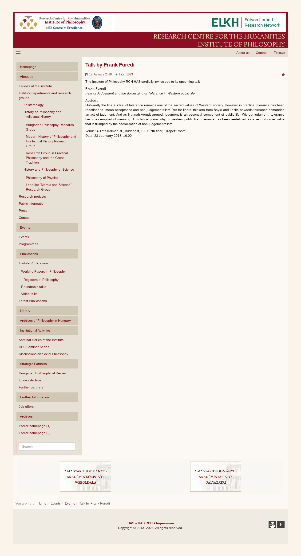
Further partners (31, 387)
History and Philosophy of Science (49, 169)
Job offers (26, 406)
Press (23, 210)
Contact (261, 53)
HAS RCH (145, 523)
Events (24, 237)
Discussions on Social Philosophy (43, 354)
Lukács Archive (30, 380)
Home (41, 503)
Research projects (32, 196)
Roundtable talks (33, 287)
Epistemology (34, 105)
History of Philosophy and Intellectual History (42, 114)
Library (25, 311)
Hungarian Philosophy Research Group (50, 127)
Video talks (29, 294)
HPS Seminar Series (34, 347)
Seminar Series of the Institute (41, 340)
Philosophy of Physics (42, 178)
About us (243, 53)
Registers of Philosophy (41, 280)
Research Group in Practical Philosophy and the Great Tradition (47, 157)
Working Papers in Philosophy (43, 271)
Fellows (279, 53)
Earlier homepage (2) (35, 433)
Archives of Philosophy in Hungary (45, 320)
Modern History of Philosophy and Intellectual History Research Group (51, 141)
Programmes (28, 244)
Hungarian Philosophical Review (43, 373)
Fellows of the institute (35, 86)
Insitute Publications (33, 263)
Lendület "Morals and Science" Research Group (48, 187)
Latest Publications (33, 301)
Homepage (28, 67)
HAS (130, 523)
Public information (32, 203)
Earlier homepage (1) (35, 426)
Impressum (165, 523)
